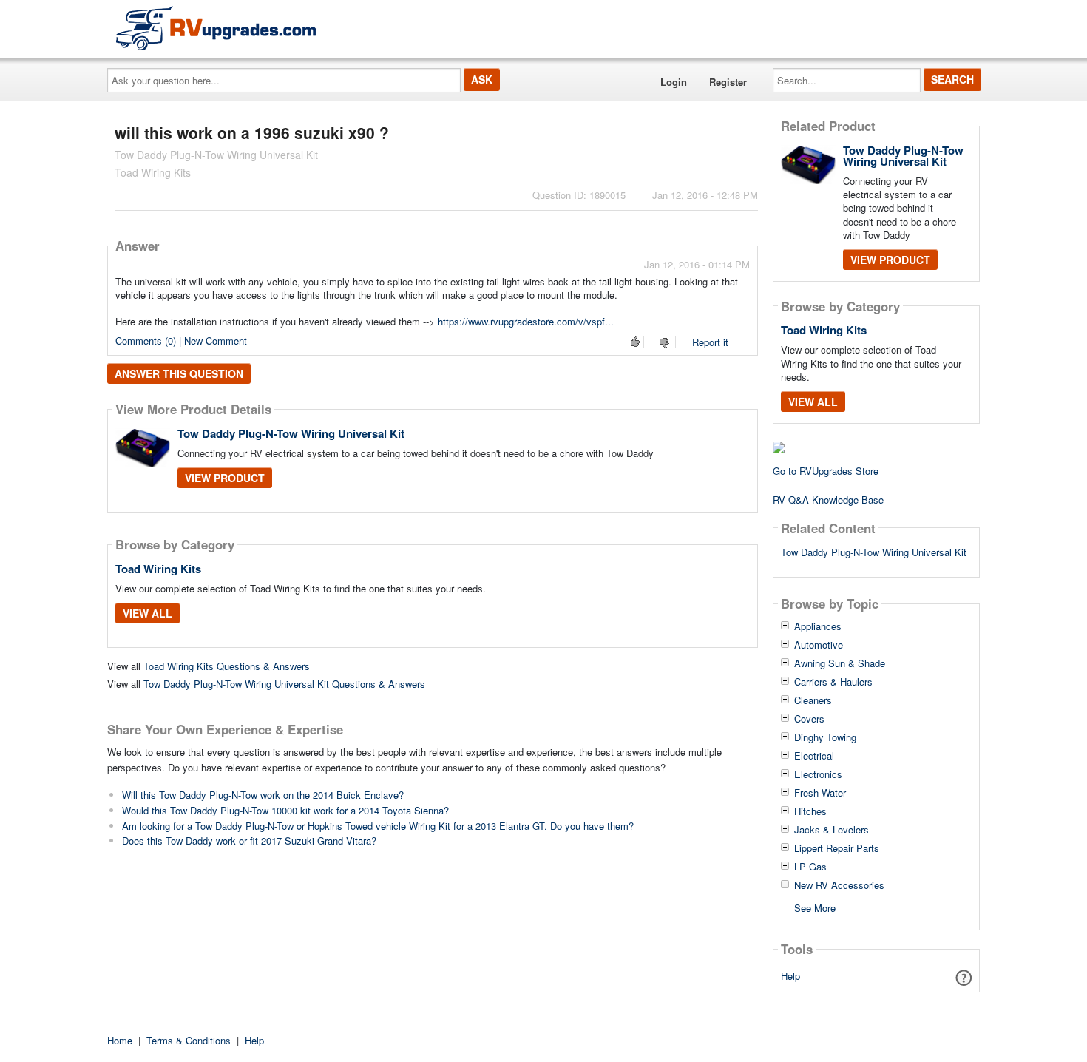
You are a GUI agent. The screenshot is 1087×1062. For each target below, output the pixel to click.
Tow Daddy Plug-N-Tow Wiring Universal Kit (290, 433)
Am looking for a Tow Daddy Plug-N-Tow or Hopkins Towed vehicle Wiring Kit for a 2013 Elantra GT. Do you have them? (378, 826)
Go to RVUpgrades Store (825, 471)
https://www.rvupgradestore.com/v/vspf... (526, 321)
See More (815, 907)
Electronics (818, 774)
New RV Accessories (839, 885)
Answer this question (179, 373)
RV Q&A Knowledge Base (828, 500)
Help (790, 976)
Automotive (818, 645)
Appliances (818, 626)
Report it (710, 342)
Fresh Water (820, 793)
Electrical (814, 756)
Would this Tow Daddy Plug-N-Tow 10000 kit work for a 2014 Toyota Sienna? (285, 810)
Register (728, 82)
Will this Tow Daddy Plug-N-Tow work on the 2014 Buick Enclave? (263, 795)
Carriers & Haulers (833, 682)
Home (119, 1040)
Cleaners (813, 700)
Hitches (810, 811)
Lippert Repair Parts (836, 848)
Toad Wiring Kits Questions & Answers (226, 666)
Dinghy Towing (825, 737)
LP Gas (810, 867)
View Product (225, 477)
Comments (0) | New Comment (181, 341)
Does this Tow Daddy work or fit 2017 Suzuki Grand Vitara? (249, 840)
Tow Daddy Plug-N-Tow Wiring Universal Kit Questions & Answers (284, 684)
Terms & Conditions (188, 1040)
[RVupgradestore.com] (216, 28)
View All (147, 613)
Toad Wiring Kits (158, 569)
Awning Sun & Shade (839, 663)
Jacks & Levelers (831, 830)
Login (673, 82)
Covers (809, 719)
